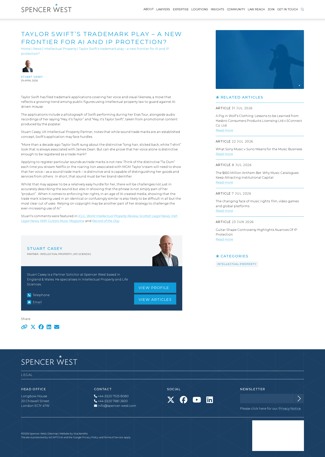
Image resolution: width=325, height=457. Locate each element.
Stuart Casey (32, 76)
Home (26, 49)
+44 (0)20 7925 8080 (113, 396)
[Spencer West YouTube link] (197, 400)
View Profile (154, 287)
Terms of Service (113, 437)
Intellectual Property (60, 49)
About (149, 9)
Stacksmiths (81, 433)
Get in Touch (287, 9)
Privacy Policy (90, 437)
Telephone (41, 295)
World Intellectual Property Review (112, 216)
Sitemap (53, 433)
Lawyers (163, 9)
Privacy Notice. (290, 408)
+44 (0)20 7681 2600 (112, 401)
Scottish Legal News (154, 216)
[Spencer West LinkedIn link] (209, 400)
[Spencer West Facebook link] (183, 400)
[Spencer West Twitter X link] (171, 400)
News (37, 49)
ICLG (81, 216)
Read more (224, 130)
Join (271, 9)
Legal (27, 375)
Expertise (181, 9)
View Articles (155, 299)
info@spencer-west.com (117, 406)
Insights (217, 9)
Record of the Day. (106, 221)
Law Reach (256, 9)
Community (236, 9)
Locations (199, 9)
